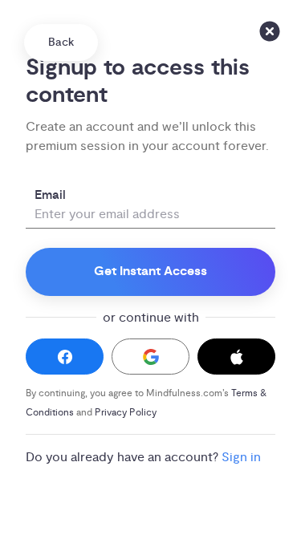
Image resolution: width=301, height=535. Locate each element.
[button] (65, 356)
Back (61, 42)
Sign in (241, 457)
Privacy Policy (126, 413)
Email (50, 195)
